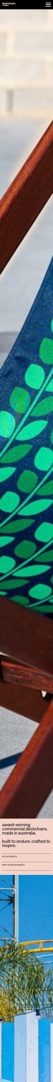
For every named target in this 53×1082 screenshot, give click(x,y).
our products (9, 856)
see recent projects (13, 864)
